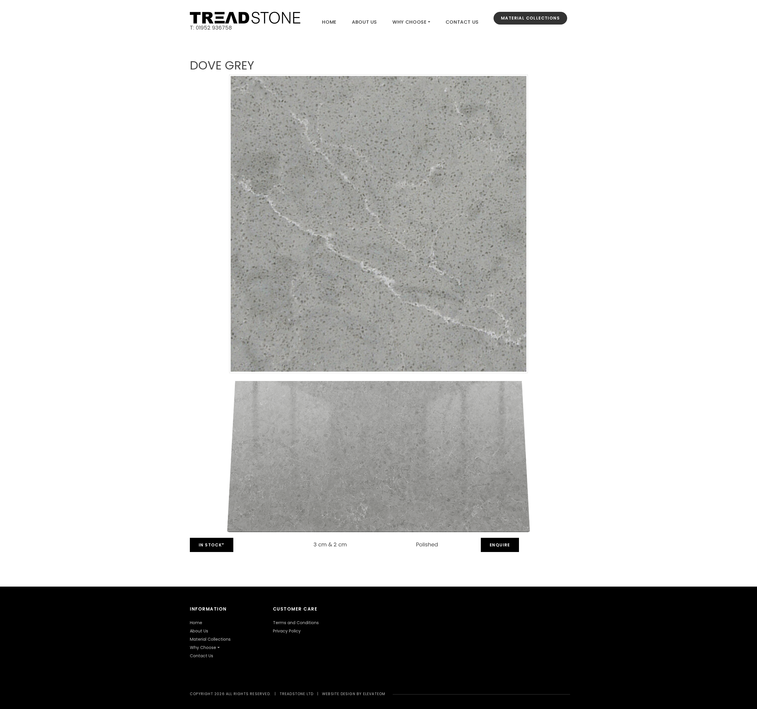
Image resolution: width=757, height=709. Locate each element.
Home (329, 22)
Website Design (338, 693)
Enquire (500, 545)
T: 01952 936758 (211, 27)
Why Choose (409, 22)
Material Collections (210, 639)
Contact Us (462, 22)
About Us (364, 22)
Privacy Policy (287, 631)
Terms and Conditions (296, 623)
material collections (530, 18)
